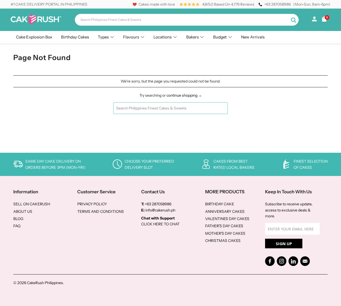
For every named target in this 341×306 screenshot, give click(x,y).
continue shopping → (184, 95)
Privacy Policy (92, 204)
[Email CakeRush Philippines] (305, 261)
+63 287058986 (277, 4)
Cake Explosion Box (34, 37)
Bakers (192, 37)
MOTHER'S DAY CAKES (225, 233)
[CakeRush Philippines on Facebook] (270, 261)
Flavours (131, 37)
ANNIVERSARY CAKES (225, 211)
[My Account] (314, 20)
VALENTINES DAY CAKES (227, 218)
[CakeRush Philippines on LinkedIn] (293, 261)
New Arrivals (253, 37)
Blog (18, 218)
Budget (220, 37)
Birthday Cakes (75, 37)
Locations (162, 37)
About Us (22, 211)
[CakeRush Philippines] (36, 23)
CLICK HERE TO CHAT (160, 224)
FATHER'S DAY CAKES (224, 225)
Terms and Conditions (100, 211)
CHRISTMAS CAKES (223, 240)
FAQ (17, 225)
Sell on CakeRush (31, 204)
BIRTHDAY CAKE (219, 204)
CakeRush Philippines (45, 282)
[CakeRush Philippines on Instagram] (281, 261)
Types (103, 37)
